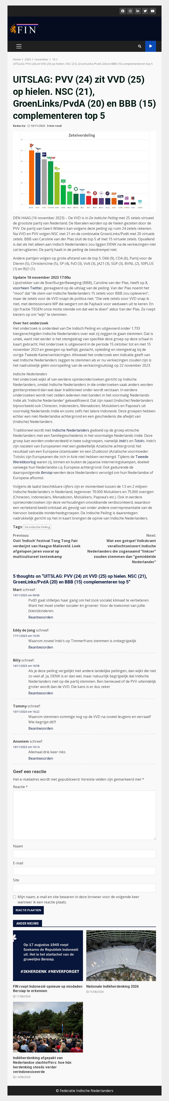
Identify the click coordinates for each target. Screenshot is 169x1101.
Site (16, 880)
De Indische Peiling (37, 527)
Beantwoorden (40, 617)
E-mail (18, 863)
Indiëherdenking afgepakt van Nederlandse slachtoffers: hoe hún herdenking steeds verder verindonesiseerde (48, 1027)
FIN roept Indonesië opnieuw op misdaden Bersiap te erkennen (48, 955)
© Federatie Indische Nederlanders (84, 1090)
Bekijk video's (150, 46)
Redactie (19, 126)
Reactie (20, 786)
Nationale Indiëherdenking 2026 (121, 955)
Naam (18, 846)
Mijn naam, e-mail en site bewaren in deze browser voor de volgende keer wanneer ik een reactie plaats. (78, 899)
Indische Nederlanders (70, 430)
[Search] (139, 46)
